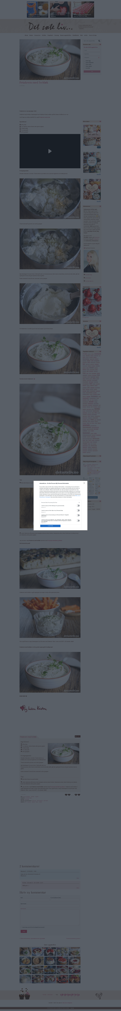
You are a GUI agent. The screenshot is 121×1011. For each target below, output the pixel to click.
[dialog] (60, 505)
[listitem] (60, 502)
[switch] (78, 506)
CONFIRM (50, 525)
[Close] (84, 483)
